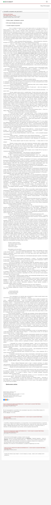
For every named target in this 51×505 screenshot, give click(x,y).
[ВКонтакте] (4, 399)
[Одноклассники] (6, 399)
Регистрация (47, 5)
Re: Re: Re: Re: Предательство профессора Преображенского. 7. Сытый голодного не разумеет (23, 447)
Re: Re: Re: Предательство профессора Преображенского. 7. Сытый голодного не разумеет (22, 430)
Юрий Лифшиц (10, 14)
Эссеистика (14, 15)
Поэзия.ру (9, 2)
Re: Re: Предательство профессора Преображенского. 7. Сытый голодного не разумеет (21, 416)
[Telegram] (7, 399)
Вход (42, 5)
